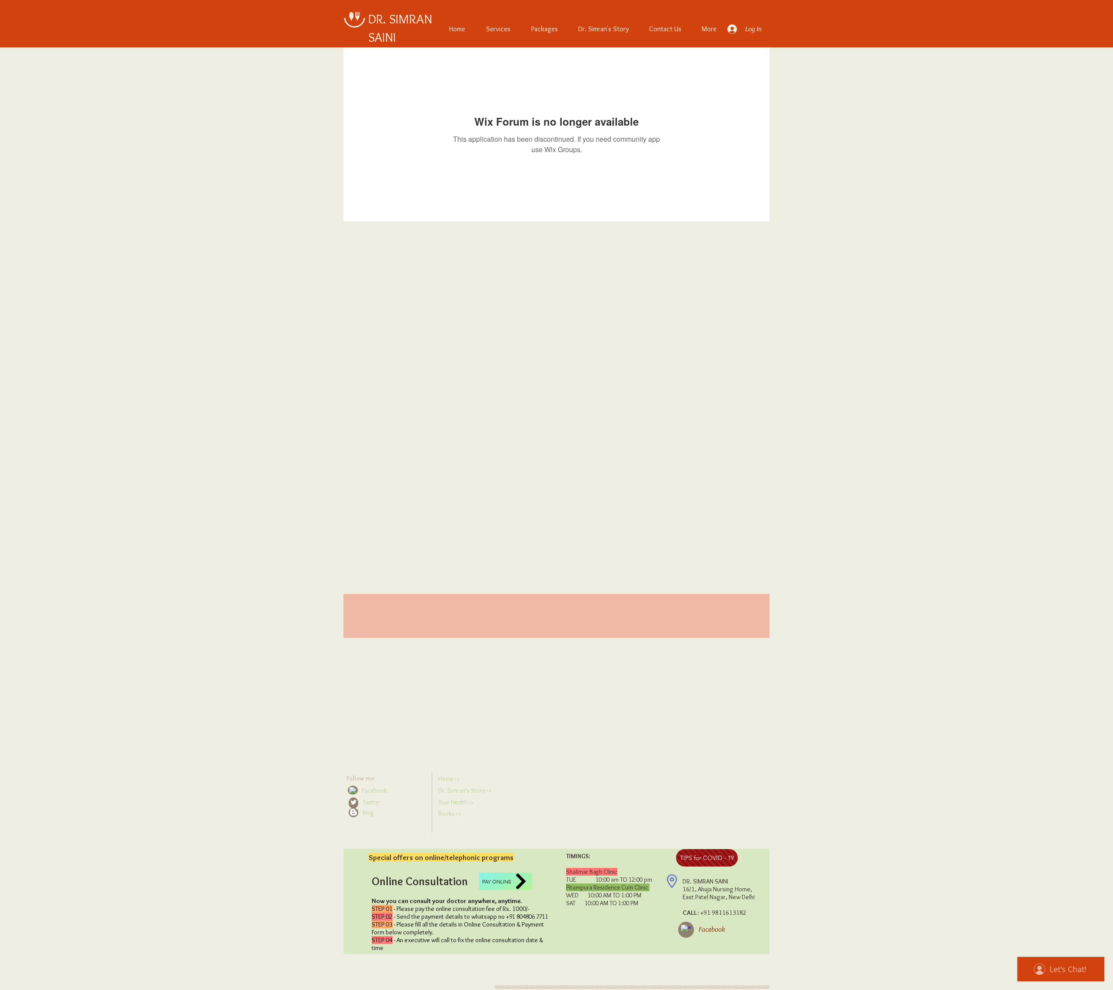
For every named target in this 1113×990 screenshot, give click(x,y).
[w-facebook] (352, 790)
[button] (387, 812)
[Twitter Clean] (353, 802)
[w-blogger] (353, 812)
